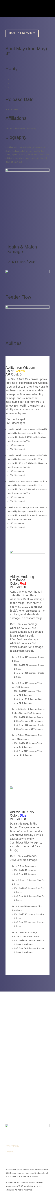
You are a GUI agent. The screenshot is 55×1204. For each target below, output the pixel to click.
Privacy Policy (12, 1146)
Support (9, 1152)
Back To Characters (22, 33)
